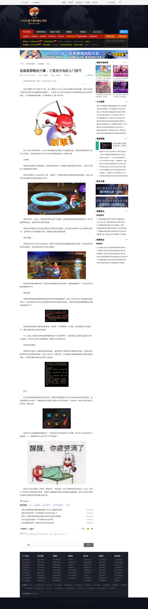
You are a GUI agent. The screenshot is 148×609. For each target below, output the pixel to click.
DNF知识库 (117, 578)
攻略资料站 (41, 32)
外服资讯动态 (26, 565)
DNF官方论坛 (118, 565)
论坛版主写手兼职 (78, 41)
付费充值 (122, 36)
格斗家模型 (102, 570)
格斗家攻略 (40, 570)
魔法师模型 (102, 565)
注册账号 (108, 41)
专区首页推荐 (26, 562)
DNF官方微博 (118, 562)
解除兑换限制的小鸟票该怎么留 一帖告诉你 (111, 130)
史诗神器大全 (57, 578)
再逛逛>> (26, 501)
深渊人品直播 (57, 573)
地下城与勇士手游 (39, 585)
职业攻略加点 (26, 567)
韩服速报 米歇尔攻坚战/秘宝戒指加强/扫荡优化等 (113, 253)
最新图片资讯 (87, 559)
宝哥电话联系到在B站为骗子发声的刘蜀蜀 (113, 176)
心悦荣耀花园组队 (48, 41)
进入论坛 (97, 32)
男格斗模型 (102, 573)
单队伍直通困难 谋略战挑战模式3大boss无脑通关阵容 (41, 510)
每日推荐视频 (57, 559)
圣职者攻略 (40, 575)
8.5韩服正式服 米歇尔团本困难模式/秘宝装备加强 (113, 250)
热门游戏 (112, 2)
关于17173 (55, 601)
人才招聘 (62, 601)
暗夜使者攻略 (41, 578)
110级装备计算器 (34, 41)
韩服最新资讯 (72, 562)
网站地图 (117, 580)
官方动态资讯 (26, 575)
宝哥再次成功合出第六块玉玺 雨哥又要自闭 (113, 167)
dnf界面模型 (102, 580)
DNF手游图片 (72, 578)
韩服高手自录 (57, 562)
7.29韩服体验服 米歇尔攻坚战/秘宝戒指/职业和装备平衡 (115, 260)
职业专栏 (61, 36)
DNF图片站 (52, 36)
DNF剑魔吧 (114, 585)
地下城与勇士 (30, 64)
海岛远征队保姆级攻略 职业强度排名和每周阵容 (113, 133)
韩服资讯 (60, 41)
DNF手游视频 (72, 575)
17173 (22, 64)
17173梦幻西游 (69, 588)
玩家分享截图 (87, 562)
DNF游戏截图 (26, 580)
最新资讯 (26, 36)
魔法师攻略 (40, 565)
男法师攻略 (40, 580)
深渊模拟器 (93, 36)
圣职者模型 (102, 575)
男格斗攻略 (40, 573)
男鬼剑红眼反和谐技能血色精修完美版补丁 (111, 121)
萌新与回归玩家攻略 (66, 45)
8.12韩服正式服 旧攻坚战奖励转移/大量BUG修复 (113, 247)
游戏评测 (121, 41)
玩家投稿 (43, 36)
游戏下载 (115, 41)
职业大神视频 (57, 570)
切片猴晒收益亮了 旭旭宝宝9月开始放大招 (37, 523)
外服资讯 (34, 36)
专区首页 (27, 32)
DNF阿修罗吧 (68, 585)
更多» (125, 62)
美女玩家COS (87, 573)
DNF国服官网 (118, 559)
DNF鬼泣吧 (87, 585)
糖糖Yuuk (35, 593)
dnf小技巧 (46, 505)
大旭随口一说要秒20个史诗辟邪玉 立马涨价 (113, 173)
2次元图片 (86, 575)
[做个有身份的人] (88, 529)
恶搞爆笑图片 (87, 567)
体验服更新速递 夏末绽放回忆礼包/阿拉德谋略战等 (114, 228)
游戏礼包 (110, 36)
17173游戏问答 (101, 588)
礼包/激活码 (78, 2)
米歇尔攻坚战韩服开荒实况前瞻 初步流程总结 (112, 257)
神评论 (91, 75)
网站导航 (36, 2)
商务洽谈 (74, 601)
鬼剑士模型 (102, 559)
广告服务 (68, 601)
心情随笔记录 (26, 573)
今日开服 (87, 2)
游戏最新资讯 (26, 559)
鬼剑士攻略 (40, 559)
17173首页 (25, 2)
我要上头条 (94, 45)
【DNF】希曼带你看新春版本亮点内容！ (113, 154)
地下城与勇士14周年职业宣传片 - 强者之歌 (119, 146)
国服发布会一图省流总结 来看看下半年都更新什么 (113, 234)
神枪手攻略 (40, 562)
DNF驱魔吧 (123, 585)
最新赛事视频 (57, 580)
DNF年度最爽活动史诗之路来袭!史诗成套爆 (114, 170)
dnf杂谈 (37, 505)
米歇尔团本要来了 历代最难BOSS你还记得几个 (39, 513)
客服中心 (87, 601)
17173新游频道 (90, 588)
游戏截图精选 (87, 570)
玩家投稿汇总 (26, 570)
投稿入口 (88, 41)
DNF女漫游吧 (28, 588)
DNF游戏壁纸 (88, 578)
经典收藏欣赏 (57, 565)
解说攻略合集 (57, 567)
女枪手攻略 (40, 567)
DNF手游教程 (72, 570)
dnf (30, 505)
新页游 (70, 2)
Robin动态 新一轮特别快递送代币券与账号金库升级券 (115, 222)
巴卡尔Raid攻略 (34, 45)
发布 (88, 545)
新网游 (64, 2)
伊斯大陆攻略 (46, 45)
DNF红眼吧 (58, 585)
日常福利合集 (70, 36)
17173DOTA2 (80, 588)
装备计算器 (55, 32)
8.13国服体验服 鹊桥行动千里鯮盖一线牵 (110, 225)
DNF (68, 505)
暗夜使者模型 (103, 578)
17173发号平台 (112, 588)
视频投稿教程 (82, 36)
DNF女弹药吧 (78, 585)
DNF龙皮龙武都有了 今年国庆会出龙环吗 (37, 519)
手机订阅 (67, 75)
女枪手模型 (102, 567)
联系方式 (80, 601)
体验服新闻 (68, 41)
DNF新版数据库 (26, 578)
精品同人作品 (87, 565)
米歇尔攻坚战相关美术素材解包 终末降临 (110, 263)
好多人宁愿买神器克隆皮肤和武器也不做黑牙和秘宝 (41, 516)
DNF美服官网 (118, 573)
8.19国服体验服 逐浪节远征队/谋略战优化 (110, 219)
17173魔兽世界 (58, 588)
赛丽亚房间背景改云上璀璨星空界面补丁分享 (112, 124)
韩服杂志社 (71, 567)
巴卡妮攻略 (55, 45)
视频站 (69, 32)
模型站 (83, 32)
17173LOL (49, 588)
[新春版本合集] (74, 58)
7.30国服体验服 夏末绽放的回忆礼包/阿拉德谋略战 (114, 231)
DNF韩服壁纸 (88, 580)
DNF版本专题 (118, 575)
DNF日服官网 (118, 570)
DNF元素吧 (96, 585)
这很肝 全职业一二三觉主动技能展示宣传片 (113, 157)
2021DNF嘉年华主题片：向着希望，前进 (113, 160)
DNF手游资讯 (72, 573)
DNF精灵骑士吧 (39, 588)
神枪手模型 (102, 562)
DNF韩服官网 (118, 567)
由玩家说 (86, 45)
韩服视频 (70, 565)
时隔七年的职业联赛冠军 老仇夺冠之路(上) (113, 164)
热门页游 (95, 2)
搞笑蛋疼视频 (57, 575)
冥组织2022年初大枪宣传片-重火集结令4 (112, 151)
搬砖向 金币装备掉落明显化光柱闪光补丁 (110, 127)
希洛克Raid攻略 (78, 45)
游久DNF (49, 585)
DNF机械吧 (105, 585)
